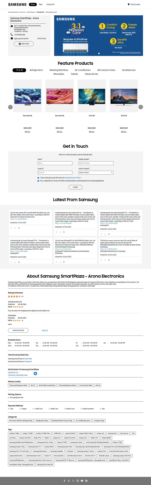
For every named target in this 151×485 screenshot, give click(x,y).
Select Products (84, 168)
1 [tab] (98, 53)
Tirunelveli (40, 12)
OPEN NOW (41, 38)
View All (45, 330)
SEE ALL (27, 132)
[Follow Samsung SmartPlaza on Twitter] (73, 480)
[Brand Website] (86, 480)
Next (140, 107)
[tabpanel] (98, 35)
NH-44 (98, 385)
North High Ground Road (47, 385)
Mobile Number (84, 159)
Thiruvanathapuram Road (67, 385)
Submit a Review (18, 330)
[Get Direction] (35, 375)
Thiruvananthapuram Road (18, 385)
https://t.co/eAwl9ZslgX (63, 223)
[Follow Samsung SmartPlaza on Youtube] (82, 480)
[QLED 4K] (124, 95)
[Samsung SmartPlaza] (17, 4)
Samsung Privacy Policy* (72, 178)
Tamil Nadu (31, 12)
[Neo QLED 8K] (27, 95)
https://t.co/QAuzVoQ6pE (109, 223)
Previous (10, 107)
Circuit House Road (85, 385)
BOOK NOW (27, 128)
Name (40, 159)
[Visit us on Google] (69, 480)
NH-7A (33, 385)
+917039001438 (19, 35)
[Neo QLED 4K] (59, 95)
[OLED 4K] (92, 95)
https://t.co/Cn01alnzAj (63, 249)
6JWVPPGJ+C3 (13, 372)
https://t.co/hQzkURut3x (18, 219)
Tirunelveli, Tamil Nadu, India (17, 375)
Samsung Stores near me (16, 12)
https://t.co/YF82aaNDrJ (108, 249)
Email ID (41, 168)
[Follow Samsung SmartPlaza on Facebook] (64, 480)
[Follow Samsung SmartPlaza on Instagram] (77, 480)
